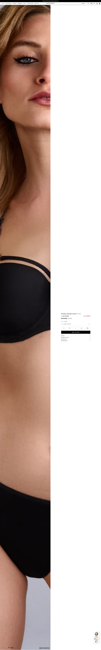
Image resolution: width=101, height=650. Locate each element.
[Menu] (99, 632)
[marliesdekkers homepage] (50, 3)
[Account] (97, 3)
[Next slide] (48, 327)
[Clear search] (87, 3)
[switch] (96, 641)
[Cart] (99, 3)
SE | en (93, 3)
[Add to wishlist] (89, 324)
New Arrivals (9, 3)
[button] (2, 647)
